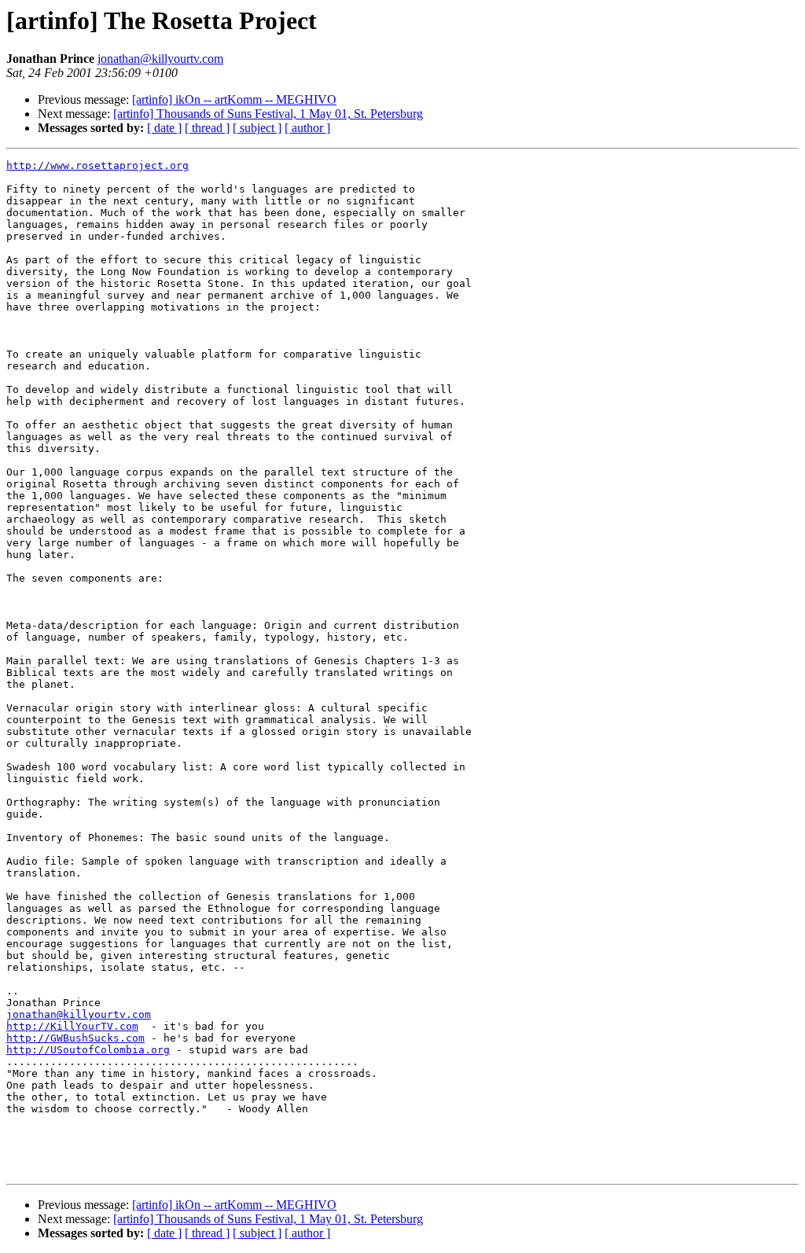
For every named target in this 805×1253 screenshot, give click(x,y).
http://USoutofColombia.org (88, 1050)
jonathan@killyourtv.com (160, 58)
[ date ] (164, 127)
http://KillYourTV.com (72, 1026)
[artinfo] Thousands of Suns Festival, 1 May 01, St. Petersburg (268, 113)
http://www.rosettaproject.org (97, 165)
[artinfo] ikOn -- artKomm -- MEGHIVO (234, 99)
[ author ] (307, 127)
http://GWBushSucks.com (75, 1038)
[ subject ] (257, 127)
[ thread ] (207, 127)
